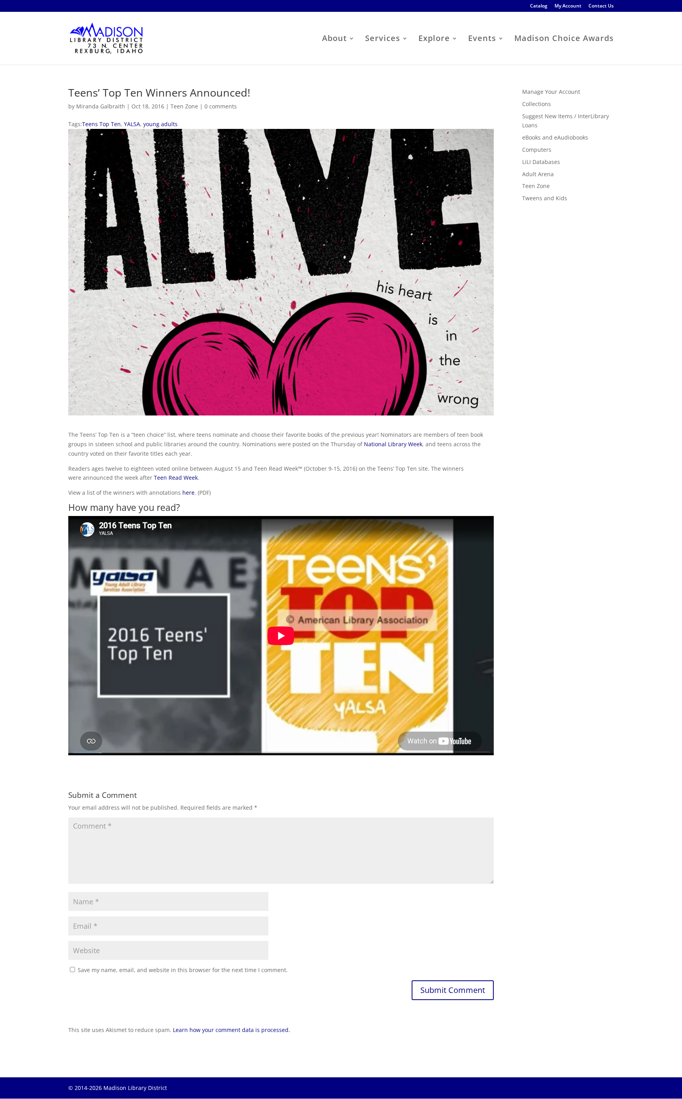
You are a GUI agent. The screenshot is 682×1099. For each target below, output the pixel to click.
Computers (536, 149)
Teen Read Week (176, 477)
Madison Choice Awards (564, 39)
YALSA (132, 124)
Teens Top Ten (101, 124)
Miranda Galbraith (100, 106)
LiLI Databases (541, 162)
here (188, 492)
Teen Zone (184, 106)
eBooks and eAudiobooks (555, 137)
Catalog (538, 6)
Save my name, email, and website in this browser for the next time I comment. (183, 970)
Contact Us (601, 6)
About (334, 39)
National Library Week (393, 444)
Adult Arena (538, 174)
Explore (434, 39)
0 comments (220, 106)
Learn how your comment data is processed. (231, 1030)
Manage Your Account (551, 91)
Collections (536, 104)
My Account (568, 6)
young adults (160, 124)
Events (482, 39)
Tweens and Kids (544, 198)
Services (382, 39)
